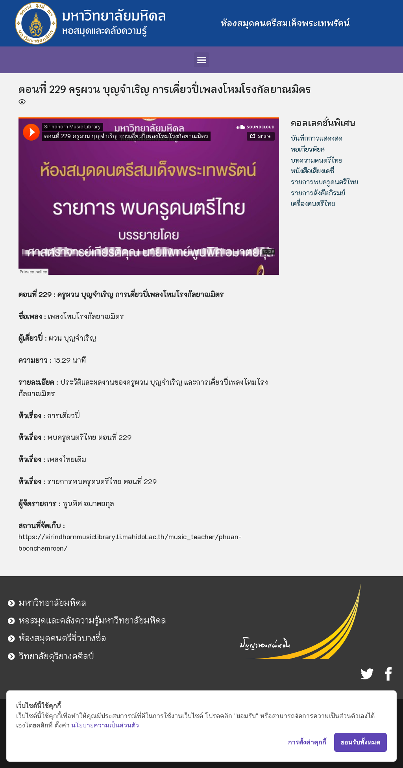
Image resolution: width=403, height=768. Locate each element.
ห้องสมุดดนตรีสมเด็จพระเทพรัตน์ (285, 23)
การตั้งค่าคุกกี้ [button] (307, 742)
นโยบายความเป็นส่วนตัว (105, 725)
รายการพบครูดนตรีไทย (324, 181)
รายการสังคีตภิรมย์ (318, 192)
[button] (201, 59)
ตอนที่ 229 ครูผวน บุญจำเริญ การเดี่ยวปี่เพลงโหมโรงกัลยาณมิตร (164, 89)
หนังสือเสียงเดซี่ (312, 170)
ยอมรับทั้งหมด (360, 742)
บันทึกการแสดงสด (316, 138)
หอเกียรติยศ (308, 149)
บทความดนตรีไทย (316, 160)
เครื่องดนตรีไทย (313, 203)
